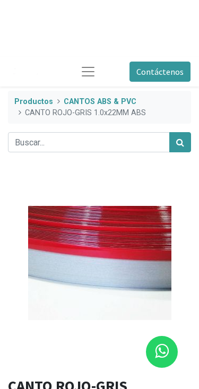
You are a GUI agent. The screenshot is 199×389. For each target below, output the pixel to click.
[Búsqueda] (180, 142)
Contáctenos (160, 71)
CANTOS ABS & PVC (100, 101)
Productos (33, 101)
